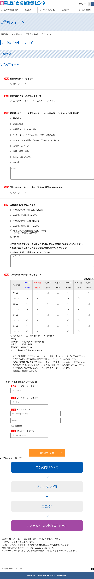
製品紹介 (28, 10)
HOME (2, 34)
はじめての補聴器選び (9, 10)
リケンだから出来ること (47, 10)
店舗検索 (65, 10)
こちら (38, 548)
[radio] (13, 84)
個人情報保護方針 (7, 568)
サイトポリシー (20, 568)
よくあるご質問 (85, 10)
